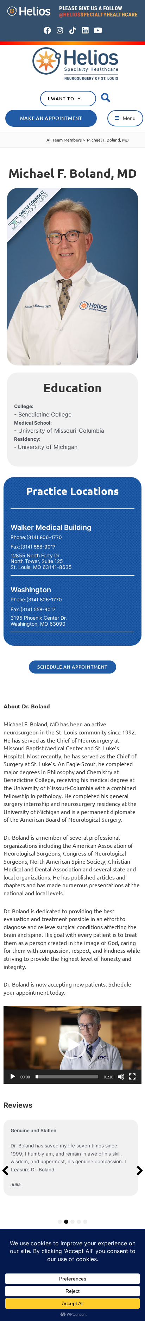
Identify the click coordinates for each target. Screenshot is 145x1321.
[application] (72, 1045)
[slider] (67, 1076)
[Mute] (121, 1076)
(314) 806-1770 (44, 537)
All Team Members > (65, 140)
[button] (125, 118)
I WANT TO (61, 98)
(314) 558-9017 (38, 547)
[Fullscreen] (132, 1076)
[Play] (12, 1076)
